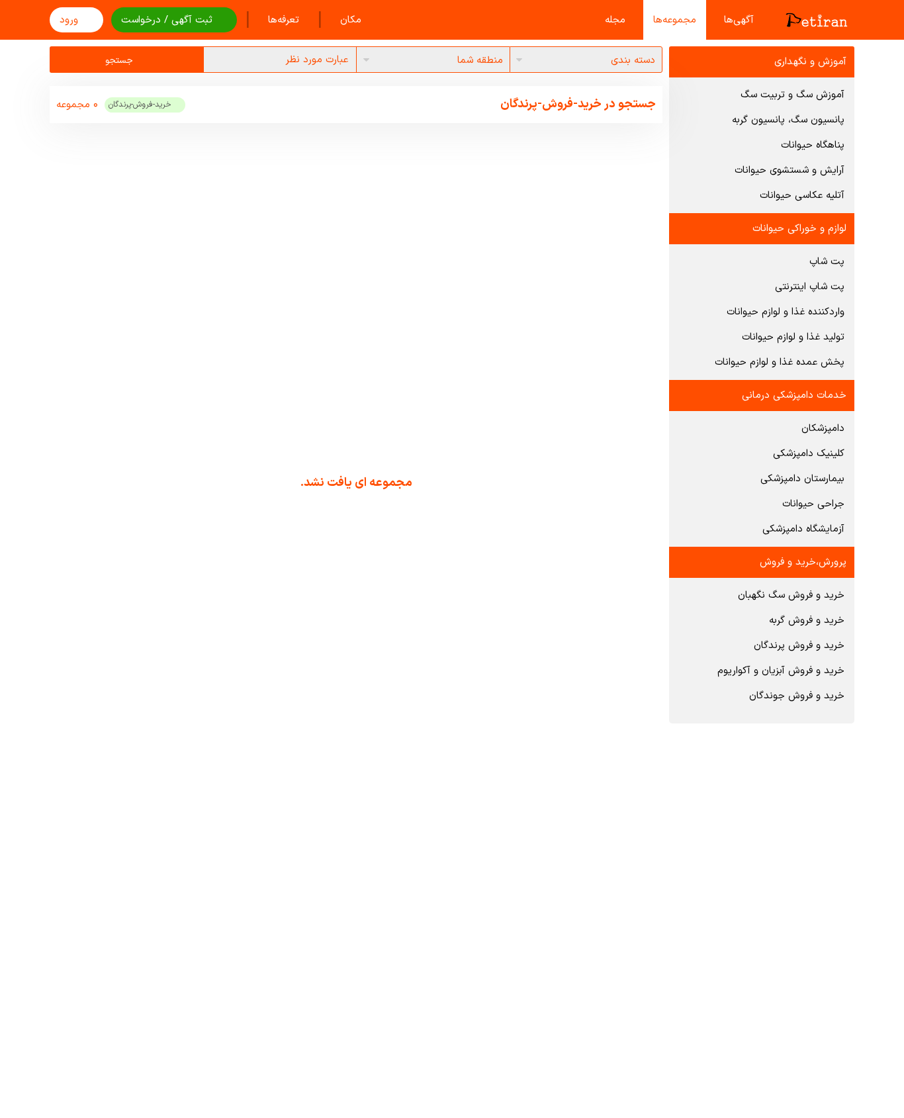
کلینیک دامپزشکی (808, 453)
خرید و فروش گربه (806, 620)
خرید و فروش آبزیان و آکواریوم (780, 670)
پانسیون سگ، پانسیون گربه (788, 120)
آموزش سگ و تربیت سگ (792, 95)
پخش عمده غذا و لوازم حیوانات (779, 362)
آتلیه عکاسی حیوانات (802, 195)
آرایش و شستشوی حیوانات (789, 170)
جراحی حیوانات (813, 504)
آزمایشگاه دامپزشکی (803, 529)
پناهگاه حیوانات (812, 145)
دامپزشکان (822, 428)
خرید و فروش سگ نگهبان (791, 595)
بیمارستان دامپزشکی (802, 479)
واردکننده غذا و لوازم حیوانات (785, 312)
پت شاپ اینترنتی (809, 287)
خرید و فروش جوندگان (796, 696)
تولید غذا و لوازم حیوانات (793, 337)
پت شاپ (826, 261)
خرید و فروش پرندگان (799, 645)
